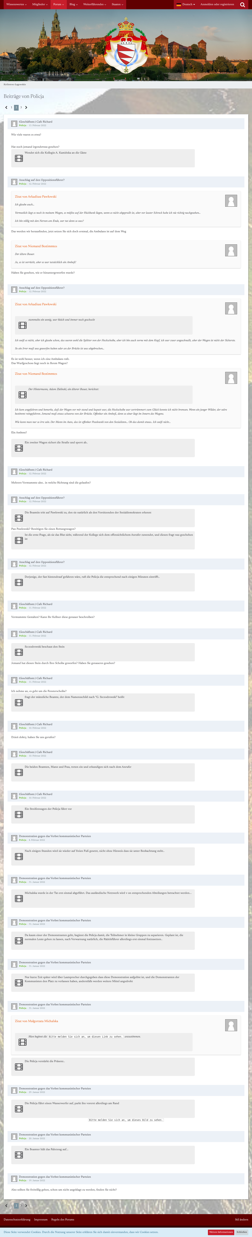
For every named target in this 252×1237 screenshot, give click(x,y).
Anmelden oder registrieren (217, 4)
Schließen (242, 1232)
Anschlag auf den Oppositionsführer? (42, 180)
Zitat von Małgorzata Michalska (36, 1021)
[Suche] (242, 4)
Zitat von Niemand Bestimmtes (36, 246)
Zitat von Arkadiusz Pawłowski (35, 197)
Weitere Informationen (221, 1232)
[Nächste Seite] (26, 107)
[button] (186, 4)
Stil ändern (241, 1219)
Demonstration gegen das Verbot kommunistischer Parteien (55, 836)
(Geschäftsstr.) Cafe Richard (35, 122)
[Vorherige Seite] (6, 107)
